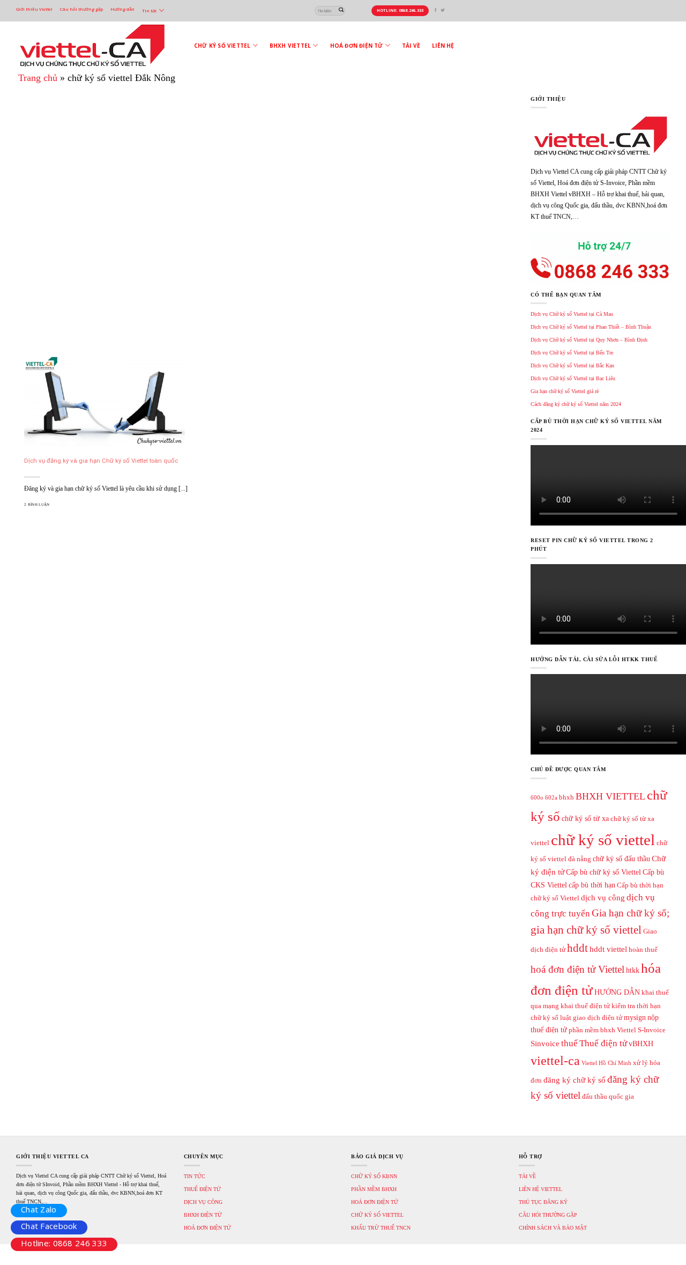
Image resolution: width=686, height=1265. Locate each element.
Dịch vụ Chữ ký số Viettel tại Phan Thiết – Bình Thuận (591, 327)
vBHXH (641, 1043)
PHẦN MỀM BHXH (374, 1189)
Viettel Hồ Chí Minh (606, 1063)
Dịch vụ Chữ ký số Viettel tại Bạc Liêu (573, 378)
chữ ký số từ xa (585, 818)
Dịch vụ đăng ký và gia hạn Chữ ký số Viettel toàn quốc (101, 460)
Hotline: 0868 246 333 (64, 1243)
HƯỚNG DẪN (617, 992)
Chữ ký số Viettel (222, 45)
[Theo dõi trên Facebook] (436, 10)
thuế (569, 1043)
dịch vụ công (603, 897)
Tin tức (149, 10)
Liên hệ (443, 45)
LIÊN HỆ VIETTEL (540, 1189)
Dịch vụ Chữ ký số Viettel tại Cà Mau (572, 314)
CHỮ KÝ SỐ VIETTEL (377, 1215)
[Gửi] (341, 10)
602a (551, 798)
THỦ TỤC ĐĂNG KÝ (543, 1202)
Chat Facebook (49, 1225)
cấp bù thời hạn (592, 885)
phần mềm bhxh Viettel (602, 1030)
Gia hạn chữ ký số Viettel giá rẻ (565, 391)
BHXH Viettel (290, 45)
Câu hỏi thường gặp (81, 9)
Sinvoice (545, 1043)
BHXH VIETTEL (610, 796)
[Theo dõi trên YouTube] (449, 10)
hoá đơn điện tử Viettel (577, 969)
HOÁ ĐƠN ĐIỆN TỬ (207, 1228)
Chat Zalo (39, 1209)
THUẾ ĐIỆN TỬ (202, 1189)
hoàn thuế (643, 949)
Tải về (411, 45)
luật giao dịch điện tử (591, 1018)
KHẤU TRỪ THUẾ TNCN (381, 1228)
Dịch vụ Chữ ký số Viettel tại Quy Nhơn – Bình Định (589, 340)
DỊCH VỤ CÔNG (203, 1202)
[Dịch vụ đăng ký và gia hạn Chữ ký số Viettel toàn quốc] (104, 400)
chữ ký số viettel (603, 839)
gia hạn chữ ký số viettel (586, 930)
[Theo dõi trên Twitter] (443, 10)
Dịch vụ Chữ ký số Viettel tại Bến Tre (572, 353)
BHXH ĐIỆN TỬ (203, 1215)
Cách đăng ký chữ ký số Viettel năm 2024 (576, 404)
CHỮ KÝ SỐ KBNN (374, 1176)
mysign (635, 1017)
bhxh (566, 797)
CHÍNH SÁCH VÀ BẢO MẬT (553, 1228)
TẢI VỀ (527, 1176)
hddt (577, 948)
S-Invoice (652, 1030)
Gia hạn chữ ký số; (630, 913)
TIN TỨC (194, 1176)
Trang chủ (37, 77)
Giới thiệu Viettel (34, 9)
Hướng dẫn (122, 9)
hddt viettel (608, 948)
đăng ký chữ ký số (574, 1079)
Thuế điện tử (603, 1043)
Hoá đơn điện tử (356, 45)
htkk (632, 970)
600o (537, 798)
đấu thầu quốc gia (608, 1096)
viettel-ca (555, 1061)
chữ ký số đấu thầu (621, 858)
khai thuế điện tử (585, 1006)
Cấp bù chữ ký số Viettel (603, 872)
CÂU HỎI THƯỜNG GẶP (548, 1215)
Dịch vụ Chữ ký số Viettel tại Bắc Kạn (572, 365)
